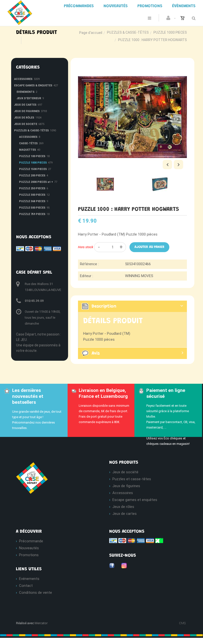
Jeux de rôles (123, 506)
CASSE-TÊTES (28, 143)
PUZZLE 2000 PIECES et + (36, 182)
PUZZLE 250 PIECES (32, 188)
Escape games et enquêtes (134, 500)
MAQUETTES (27, 149)
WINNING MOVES (139, 276)
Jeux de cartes (124, 513)
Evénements (29, 578)
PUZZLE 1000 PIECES (170, 32)
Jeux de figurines (126, 486)
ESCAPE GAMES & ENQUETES (33, 85)
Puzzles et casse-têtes (131, 479)
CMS (182, 623)
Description (104, 306)
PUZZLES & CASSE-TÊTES (128, 32)
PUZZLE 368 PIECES (32, 201)
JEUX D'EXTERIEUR (29, 98)
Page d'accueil (90, 33)
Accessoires (122, 493)
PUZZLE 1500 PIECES (33, 169)
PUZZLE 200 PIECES (32, 175)
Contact (26, 585)
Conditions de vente (35, 592)
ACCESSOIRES (23, 79)
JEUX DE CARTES (25, 104)
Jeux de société (125, 472)
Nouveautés (29, 548)
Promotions (29, 555)
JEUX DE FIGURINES (27, 111)
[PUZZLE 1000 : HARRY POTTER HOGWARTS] (132, 66)
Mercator (41, 623)
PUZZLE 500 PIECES (32, 207)
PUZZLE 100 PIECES (32, 156)
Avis (96, 353)
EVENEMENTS (25, 92)
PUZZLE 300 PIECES (32, 194)
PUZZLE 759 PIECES (32, 214)
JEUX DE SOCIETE (25, 124)
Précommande (31, 541)
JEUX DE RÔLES (24, 117)
